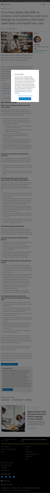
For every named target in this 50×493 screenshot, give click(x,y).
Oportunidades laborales (6, 465)
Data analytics (28, 399)
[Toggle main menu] (48, 4)
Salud (26, 449)
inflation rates (23, 309)
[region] (25, 86)
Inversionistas (4, 467)
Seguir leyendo (31, 428)
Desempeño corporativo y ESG (31, 454)
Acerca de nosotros (5, 446)
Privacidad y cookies (16, 488)
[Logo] (6, 4)
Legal (26, 458)
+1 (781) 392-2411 (37, 52)
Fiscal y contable (29, 451)
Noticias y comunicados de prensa (11, 440)
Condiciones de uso (5, 488)
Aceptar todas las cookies (25, 98)
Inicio (2, 440)
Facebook (2, 477)
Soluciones (27, 446)
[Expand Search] (41, 4)
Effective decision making (17, 399)
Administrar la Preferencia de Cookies (25, 95)
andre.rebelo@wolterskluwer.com (41, 50)
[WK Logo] (5, 481)
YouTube (14, 477)
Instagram (6, 477)
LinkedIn (10, 477)
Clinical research (5, 399)
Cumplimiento (28, 456)
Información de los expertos (7, 462)
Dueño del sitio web (5, 470)
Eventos (2, 451)
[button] (2, 29)
